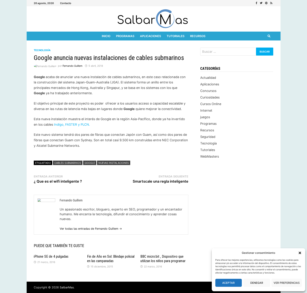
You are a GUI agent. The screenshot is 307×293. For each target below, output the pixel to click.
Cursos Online (210, 104)
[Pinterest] (266, 3)
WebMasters (209, 156)
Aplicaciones (150, 36)
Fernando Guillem (72, 65)
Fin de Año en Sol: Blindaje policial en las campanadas (110, 258)
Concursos (208, 91)
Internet (206, 110)
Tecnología (42, 50)
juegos (205, 117)
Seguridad (207, 137)
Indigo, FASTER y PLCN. (71, 124)
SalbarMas (67, 287)
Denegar (256, 282)
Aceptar (228, 282)
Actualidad (208, 78)
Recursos (197, 36)
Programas (125, 36)
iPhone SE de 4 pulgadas (51, 256)
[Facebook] (257, 3)
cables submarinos (67, 162)
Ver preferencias (287, 282)
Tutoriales (175, 36)
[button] (300, 253)
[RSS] (271, 3)
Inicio (106, 36)
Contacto (65, 3)
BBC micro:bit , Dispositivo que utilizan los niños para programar (162, 258)
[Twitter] (261, 3)
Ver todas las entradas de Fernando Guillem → (91, 228)
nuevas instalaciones (113, 162)
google (90, 162)
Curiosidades (210, 97)
